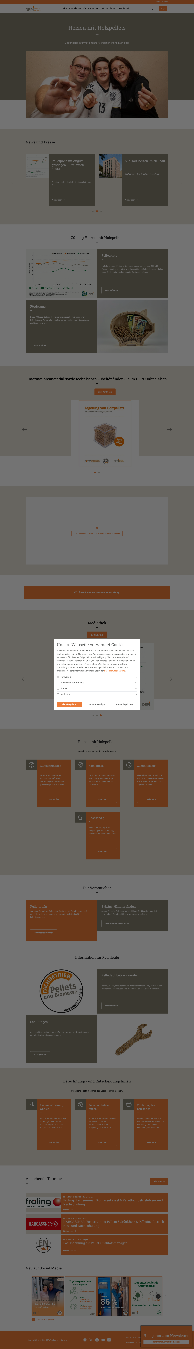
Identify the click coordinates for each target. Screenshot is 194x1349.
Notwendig (66, 677)
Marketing (65, 694)
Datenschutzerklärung (114, 670)
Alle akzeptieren (69, 704)
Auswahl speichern (124, 704)
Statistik (65, 688)
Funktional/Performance (72, 682)
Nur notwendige (97, 704)
